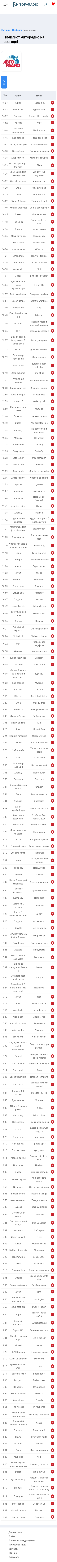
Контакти (13, 1549)
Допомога (13, 1557)
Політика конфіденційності (22, 1540)
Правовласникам (17, 1544)
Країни (11, 1536)
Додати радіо (15, 1532)
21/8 (4, 82)
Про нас (12, 1553)
